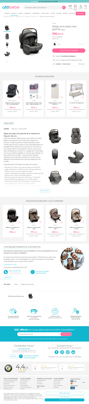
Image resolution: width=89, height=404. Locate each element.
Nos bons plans (23, 382)
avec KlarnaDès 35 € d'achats (34, 318)
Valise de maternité (58, 385)
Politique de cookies (8, 387)
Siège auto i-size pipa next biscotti (76, 228)
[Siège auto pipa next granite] (30, 295)
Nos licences (40, 383)
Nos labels (39, 382)
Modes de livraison (8, 389)
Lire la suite (44, 191)
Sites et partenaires (41, 380)
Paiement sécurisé (75, 379)
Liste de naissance (58, 380)
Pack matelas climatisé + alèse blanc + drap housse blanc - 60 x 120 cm (34, 104)
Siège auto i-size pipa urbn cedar (55, 228)
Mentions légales (24, 385)
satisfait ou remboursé (55, 317)
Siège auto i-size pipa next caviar (12, 228)
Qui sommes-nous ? (24, 380)
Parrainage (56, 387)
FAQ (38, 387)
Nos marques (23, 383)
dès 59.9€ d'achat (13, 317)
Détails (63, 29)
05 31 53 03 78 (76, 319)
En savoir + (82, 64)
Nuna (54, 23)
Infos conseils (57, 382)
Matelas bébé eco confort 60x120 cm (55, 103)
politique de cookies (12, 400)
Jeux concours (57, 383)
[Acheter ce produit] (19, 97)
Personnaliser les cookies (9, 385)
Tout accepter (64, 400)
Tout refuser (64, 397)
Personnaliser (64, 393)
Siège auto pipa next (27, 284)
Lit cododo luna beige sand (76, 103)
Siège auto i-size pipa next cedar (34, 228)
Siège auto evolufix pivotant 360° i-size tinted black (12, 103)
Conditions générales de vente (10, 380)
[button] (57, 38)
